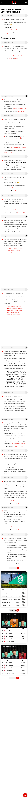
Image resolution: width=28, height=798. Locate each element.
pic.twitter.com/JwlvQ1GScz (20, 108)
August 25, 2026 (21, 111)
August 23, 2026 (19, 446)
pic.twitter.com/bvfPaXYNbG (11, 210)
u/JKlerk (10, 58)
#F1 (11, 187)
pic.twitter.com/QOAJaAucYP (18, 147)
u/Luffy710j (11, 252)
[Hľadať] (2, 2)
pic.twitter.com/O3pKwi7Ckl (11, 500)
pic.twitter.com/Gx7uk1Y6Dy (19, 443)
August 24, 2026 (21, 212)
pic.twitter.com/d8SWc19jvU (19, 187)
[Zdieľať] (26, 15)
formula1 (16, 58)
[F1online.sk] (14, 2)
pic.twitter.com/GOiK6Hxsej (11, 526)
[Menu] (26, 3)
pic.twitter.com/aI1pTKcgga (11, 29)
